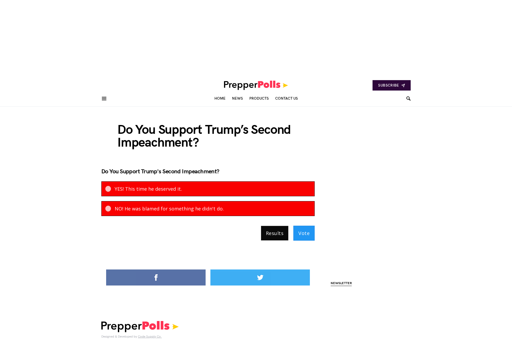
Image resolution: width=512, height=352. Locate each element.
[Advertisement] (160, 37)
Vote (304, 233)
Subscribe (388, 85)
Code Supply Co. (150, 337)
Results (274, 233)
